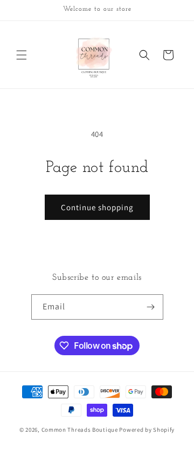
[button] (21, 55)
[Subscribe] (151, 307)
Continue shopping (97, 207)
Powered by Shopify (147, 429)
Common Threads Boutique (80, 429)
